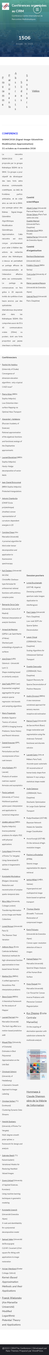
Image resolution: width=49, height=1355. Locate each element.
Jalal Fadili (6, 684)
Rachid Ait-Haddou (9, 365)
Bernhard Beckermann (35, 256)
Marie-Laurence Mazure (36, 283)
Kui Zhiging (33, 1013)
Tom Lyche (31, 274)
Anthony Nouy (7, 947)
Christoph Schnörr (9, 1072)
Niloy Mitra (6, 901)
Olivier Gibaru (32, 214)
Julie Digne (6, 659)
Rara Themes (12, 1351)
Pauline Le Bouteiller (35, 855)
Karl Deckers (7, 571)
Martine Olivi (7, 976)
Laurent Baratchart (9, 457)
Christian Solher (8, 1101)
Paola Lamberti (8, 792)
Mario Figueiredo (9, 713)
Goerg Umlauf (7, 1180)
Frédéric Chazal (33, 265)
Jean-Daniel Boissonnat (11, 482)
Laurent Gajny (32, 755)
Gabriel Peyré (32, 296)
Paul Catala (31, 612)
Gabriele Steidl (8, 1155)
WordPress (37, 1351)
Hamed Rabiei (32, 959)
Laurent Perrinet (8, 1017)
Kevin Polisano (32, 929)
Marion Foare (32, 721)
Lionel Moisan (7, 926)
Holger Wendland (9, 1269)
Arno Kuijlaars (7, 768)
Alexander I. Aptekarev (11, 419)
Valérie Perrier (32, 237)
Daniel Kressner (8, 743)
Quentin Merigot (33, 221)
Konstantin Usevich (9, 1210)
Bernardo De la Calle (10, 604)
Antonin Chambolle (9, 498)
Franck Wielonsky (12, 1298)
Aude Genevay (32, 789)
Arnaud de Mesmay (10, 629)
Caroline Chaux (8, 532)
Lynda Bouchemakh (34, 583)
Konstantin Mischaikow (11, 876)
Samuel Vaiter (7, 1239)
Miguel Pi (5, 1042)
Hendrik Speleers (9, 1121)
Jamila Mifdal (32, 880)
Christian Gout (32, 230)
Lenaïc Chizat (32, 637)
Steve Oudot (7, 997)
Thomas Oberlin (33, 909)
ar (11, 1042)
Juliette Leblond (8, 822)
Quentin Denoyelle (34, 666)
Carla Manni (7, 851)
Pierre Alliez (7, 394)
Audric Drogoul (33, 696)
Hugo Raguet (32, 984)
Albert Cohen (32, 208)
